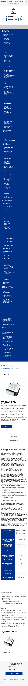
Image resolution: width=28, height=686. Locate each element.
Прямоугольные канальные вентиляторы (8, 122)
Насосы (4, 327)
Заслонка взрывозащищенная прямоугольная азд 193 (9, 76)
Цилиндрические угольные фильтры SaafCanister (9, 278)
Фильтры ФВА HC (8, 206)
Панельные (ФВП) (7, 248)
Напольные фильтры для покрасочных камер (7, 223)
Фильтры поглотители (8, 324)
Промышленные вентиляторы (7, 98)
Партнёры (21, 679)
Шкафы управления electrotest (7, 356)
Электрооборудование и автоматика (8, 333)
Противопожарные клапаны (7, 131)
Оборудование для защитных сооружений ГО (7, 287)
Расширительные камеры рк (7, 315)
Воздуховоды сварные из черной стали (7, 61)
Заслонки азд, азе (7, 66)
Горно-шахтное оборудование (6, 292)
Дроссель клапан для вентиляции (8, 152)
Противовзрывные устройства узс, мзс (8, 311)
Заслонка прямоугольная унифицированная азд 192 (9, 93)
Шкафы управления (7, 352)
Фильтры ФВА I (7, 209)
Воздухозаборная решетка (8, 148)
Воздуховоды (6, 46)
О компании (4, 679)
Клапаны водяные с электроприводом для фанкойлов (8, 337)
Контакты (3, 681)
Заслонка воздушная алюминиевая (7, 157)
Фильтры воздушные (7, 200)
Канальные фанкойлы (7, 184)
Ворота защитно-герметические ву (7, 296)
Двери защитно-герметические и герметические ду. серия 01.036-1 (7, 301)
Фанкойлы (5, 170)
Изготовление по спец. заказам (15, 681)
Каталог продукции (13, 679)
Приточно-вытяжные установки (8, 35)
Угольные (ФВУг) (7, 255)
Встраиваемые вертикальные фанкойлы (8, 179)
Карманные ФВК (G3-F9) (8, 238)
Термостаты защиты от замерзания (8, 349)
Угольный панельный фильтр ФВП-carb (9, 272)
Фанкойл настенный (7, 193)
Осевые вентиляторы (7, 117)
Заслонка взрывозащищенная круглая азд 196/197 (9, 70)
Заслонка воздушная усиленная (7, 162)
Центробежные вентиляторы (8, 127)
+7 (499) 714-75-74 (15, 17)
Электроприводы (7, 359)
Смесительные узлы (8, 341)
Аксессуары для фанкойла (8, 174)
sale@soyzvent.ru (15, 3)
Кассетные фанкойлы (7, 188)
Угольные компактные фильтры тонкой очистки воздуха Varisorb (8, 266)
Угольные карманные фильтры (7, 260)
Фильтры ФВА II (7, 213)
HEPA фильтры (6, 203)
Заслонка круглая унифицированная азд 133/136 (9, 87)
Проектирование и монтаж (7, 683)
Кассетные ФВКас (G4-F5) (8, 242)
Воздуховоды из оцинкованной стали (8, 56)
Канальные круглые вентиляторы (7, 107)
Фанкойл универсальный (8, 197)
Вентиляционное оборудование (6, 31)
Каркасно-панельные (7, 43)
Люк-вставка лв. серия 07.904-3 (7, 306)
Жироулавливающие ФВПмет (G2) (8, 235)
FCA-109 (4, 649)
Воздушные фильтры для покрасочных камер (8, 217)
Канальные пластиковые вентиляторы (7, 112)
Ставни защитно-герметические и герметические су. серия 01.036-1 (7, 320)
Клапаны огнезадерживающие (9, 140)
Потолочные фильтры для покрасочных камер (7, 229)
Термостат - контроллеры (6, 345)
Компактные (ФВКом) (8, 245)
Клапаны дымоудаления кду (9, 135)
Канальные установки (7, 39)
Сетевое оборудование (6, 144)
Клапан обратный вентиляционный (8, 167)
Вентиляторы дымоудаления (8, 103)
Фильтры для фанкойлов (6, 283)
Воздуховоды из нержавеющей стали (8, 51)
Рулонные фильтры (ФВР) (8, 252)
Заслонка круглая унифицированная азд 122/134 (9, 82)
